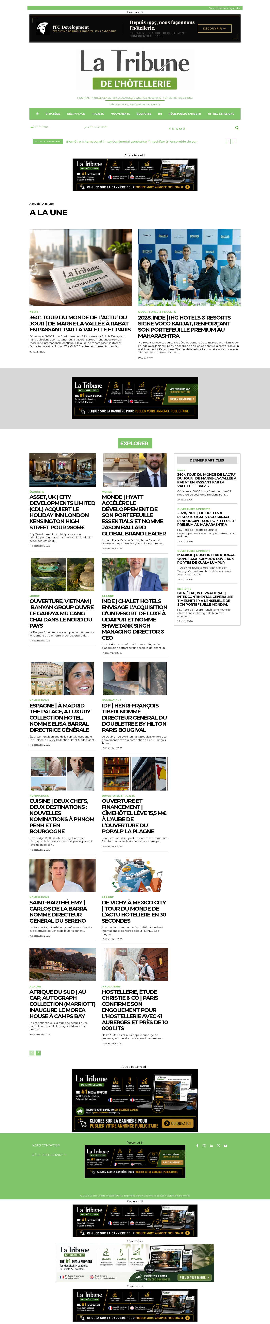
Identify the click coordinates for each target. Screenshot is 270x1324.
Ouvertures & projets (157, 312)
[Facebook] (169, 129)
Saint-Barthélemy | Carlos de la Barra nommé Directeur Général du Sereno (58, 911)
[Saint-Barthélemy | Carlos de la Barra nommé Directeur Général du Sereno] (62, 875)
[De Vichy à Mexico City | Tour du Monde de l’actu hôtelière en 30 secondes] (135, 875)
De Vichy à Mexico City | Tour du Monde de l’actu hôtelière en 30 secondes (134, 911)
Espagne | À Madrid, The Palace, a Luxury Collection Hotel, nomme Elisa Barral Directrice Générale (59, 717)
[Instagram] (173, 129)
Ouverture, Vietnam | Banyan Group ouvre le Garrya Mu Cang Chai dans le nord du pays (61, 613)
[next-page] (38, 1053)
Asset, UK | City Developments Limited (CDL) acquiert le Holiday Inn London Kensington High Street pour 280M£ (62, 512)
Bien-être (184, 589)
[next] (234, 141)
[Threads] (184, 129)
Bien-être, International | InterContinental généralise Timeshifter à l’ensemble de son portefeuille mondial (205, 599)
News (34, 311)
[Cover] (135, 191)
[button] (218, 128)
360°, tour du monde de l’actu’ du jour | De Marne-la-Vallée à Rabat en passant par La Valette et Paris (80, 323)
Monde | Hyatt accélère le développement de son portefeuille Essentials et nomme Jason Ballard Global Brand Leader (134, 515)
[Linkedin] (211, 1146)
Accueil (34, 203)
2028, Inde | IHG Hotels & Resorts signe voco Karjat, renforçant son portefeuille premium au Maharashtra (184, 326)
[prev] (228, 141)
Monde (107, 492)
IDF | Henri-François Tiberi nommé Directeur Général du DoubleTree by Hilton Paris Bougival (134, 717)
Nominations (39, 700)
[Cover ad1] (135, 1131)
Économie (36, 492)
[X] (177, 129)
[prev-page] (31, 1053)
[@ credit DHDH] (135, 41)
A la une (108, 596)
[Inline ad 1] (135, 1282)
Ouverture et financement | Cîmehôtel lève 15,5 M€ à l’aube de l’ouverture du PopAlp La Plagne (134, 816)
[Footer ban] (135, 1161)
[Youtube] (180, 129)
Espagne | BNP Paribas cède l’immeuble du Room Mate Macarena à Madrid (125, 141)
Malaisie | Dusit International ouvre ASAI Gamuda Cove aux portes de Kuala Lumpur (206, 559)
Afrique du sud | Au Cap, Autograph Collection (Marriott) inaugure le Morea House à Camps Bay (62, 1003)
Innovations (111, 986)
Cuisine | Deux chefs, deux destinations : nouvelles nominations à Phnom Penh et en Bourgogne (61, 816)
